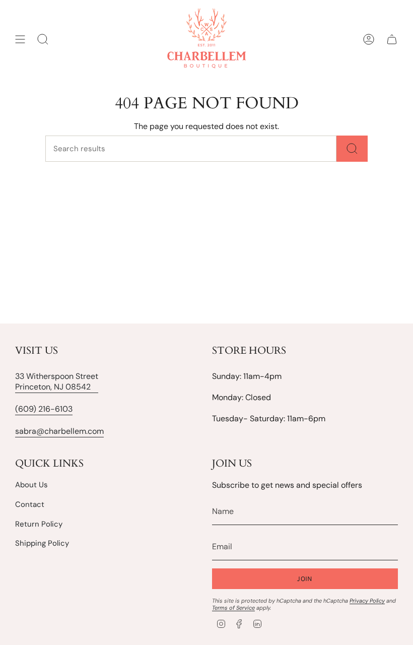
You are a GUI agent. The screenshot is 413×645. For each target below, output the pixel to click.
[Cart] (391, 39)
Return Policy (38, 524)
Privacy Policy (367, 600)
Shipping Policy (42, 543)
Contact (29, 504)
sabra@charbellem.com (59, 431)
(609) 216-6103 (44, 409)
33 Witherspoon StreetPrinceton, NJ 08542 (56, 381)
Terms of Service (233, 607)
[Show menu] (20, 39)
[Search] (352, 149)
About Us (31, 485)
